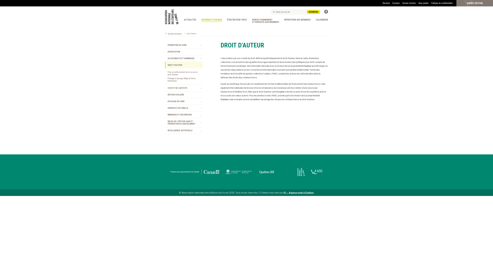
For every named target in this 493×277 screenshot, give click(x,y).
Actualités (190, 20)
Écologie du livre (176, 101)
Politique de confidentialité (442, 3)
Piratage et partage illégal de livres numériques (182, 79)
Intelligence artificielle (180, 130)
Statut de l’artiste (177, 88)
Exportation (174, 52)
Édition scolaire (176, 94)
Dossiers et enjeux (211, 20)
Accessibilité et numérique (181, 58)
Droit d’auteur (175, 65)
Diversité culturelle (178, 108)
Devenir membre (409, 3)
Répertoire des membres (297, 20)
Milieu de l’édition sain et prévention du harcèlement (181, 122)
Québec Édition (475, 3)
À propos (396, 3)
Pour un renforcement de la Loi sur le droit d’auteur (182, 73)
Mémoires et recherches (180, 114)
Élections (386, 3)
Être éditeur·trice (237, 20)
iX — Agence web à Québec (298, 192)
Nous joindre (423, 3)
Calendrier (322, 20)
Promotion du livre (177, 45)
